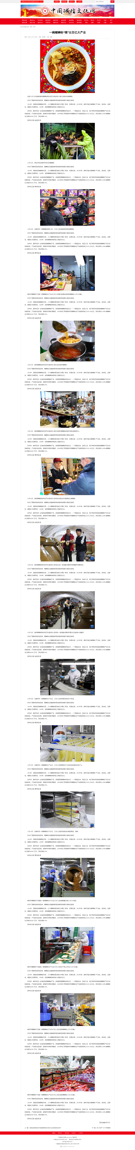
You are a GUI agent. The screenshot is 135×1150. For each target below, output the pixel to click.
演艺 (111, 22)
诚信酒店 (79, 20)
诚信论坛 (32, 20)
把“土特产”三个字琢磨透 (103, 1128)
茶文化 (86, 20)
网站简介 (60, 1133)
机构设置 (64, 1)
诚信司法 (55, 20)
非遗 (105, 20)
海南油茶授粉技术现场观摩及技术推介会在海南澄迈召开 (45, 1128)
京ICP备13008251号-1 (67, 1141)
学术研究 (40, 20)
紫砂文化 (55, 22)
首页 (31, 26)
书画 (86, 22)
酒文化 (92, 20)
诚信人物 (32, 22)
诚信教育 (63, 20)
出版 (105, 22)
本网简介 (57, 1)
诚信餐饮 (71, 20)
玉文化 (99, 20)
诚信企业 (40, 22)
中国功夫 (47, 22)
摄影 (92, 22)
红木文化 (71, 22)
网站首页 (24, 20)
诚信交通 (24, 22)
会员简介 (74, 1133)
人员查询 (79, 1)
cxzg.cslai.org (69, 1137)
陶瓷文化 (63, 22)
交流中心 (72, 1)
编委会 (54, 1133)
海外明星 (79, 22)
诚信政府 (47, 20)
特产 (111, 20)
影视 (99, 22)
